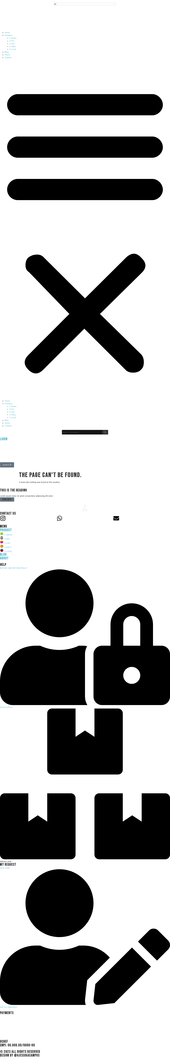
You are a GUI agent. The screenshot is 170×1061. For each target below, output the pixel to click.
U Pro (11, 41)
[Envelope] (116, 518)
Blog (7, 52)
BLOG (3, 554)
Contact (8, 57)
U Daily (12, 46)
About (7, 55)
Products (8, 35)
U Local (12, 49)
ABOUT (4, 558)
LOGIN (4, 439)
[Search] (105, 432)
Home (7, 32)
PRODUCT (6, 530)
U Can (12, 43)
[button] (85, 229)
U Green (12, 38)
